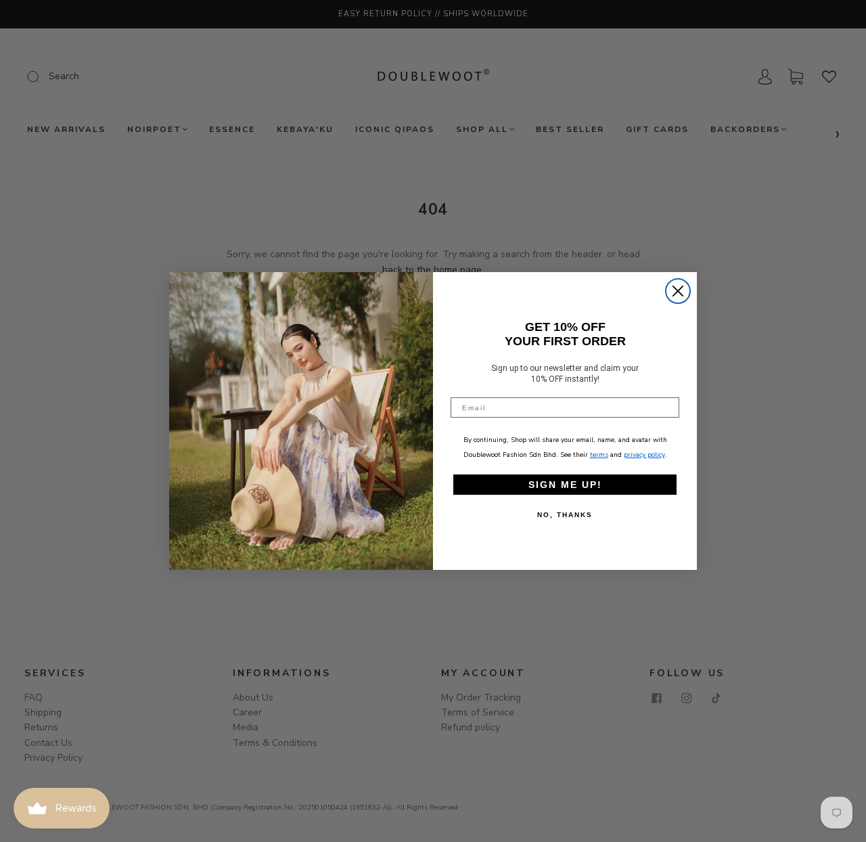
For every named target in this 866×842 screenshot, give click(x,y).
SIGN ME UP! (565, 484)
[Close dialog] (678, 291)
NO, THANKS (565, 514)
